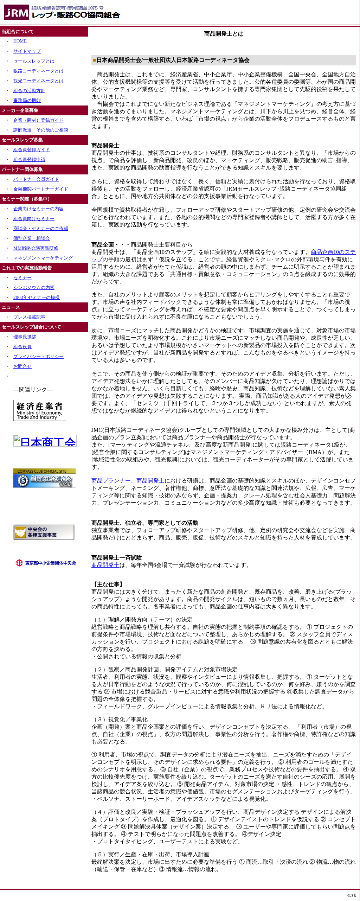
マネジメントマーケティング (43, 258)
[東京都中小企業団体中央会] (45, 566)
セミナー (22, 277)
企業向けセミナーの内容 (38, 208)
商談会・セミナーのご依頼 (40, 228)
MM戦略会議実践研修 (35, 248)
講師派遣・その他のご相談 (40, 130)
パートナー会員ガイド (36, 179)
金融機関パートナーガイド (40, 189)
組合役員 (22, 346)
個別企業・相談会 (31, 238)
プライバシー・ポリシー (38, 356)
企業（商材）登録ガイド (38, 120)
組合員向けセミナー (33, 218)
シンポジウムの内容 (33, 287)
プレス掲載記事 (29, 317)
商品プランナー (111, 481)
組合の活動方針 (29, 90)
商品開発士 (150, 481)
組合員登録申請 (29, 159)
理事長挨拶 (24, 336)
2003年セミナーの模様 (36, 297)
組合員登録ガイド (31, 149)
